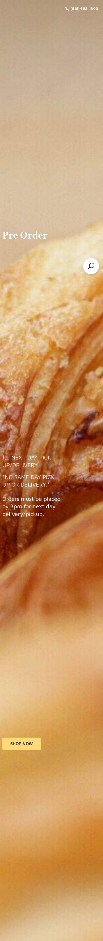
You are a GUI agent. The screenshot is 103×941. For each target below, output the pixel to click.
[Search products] (91, 266)
